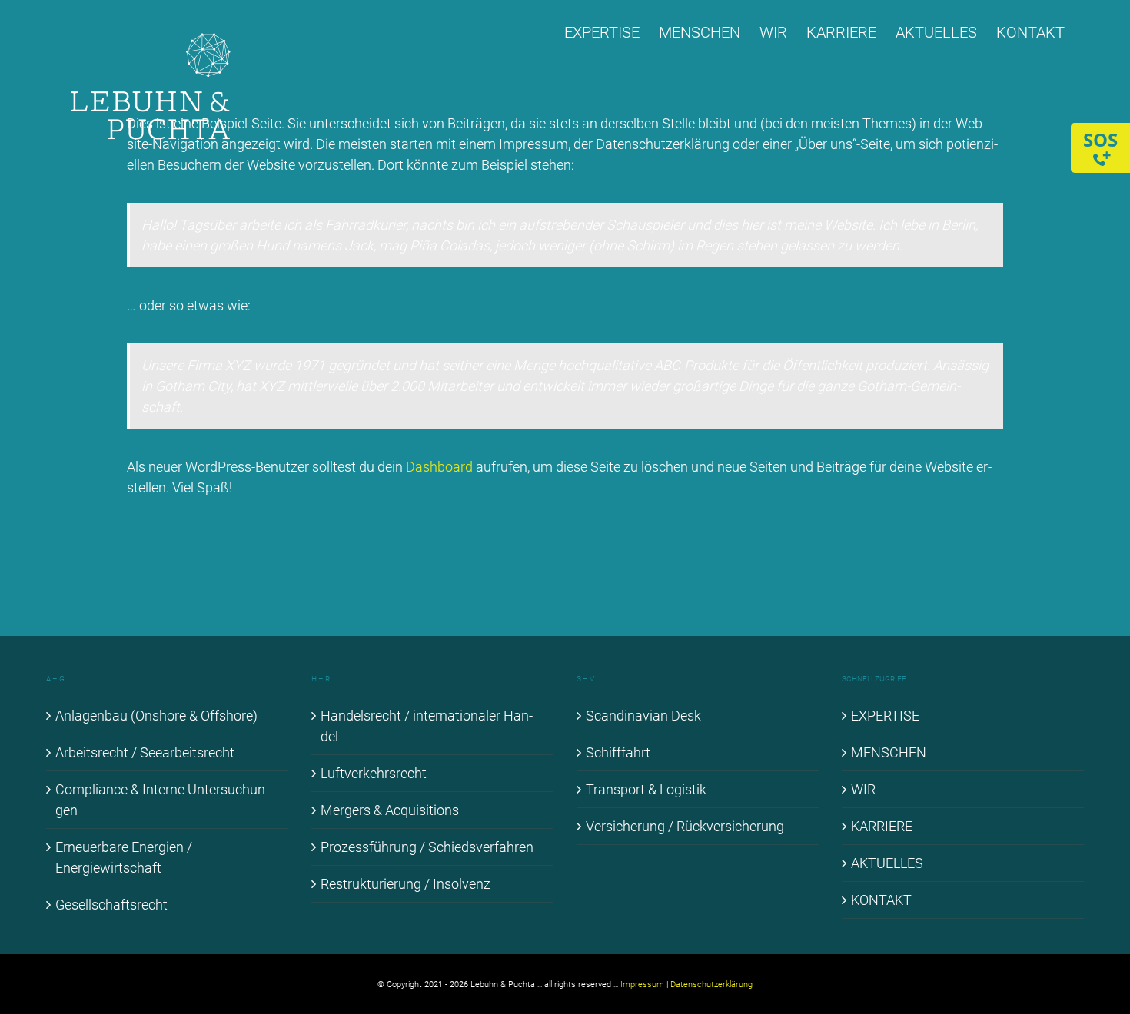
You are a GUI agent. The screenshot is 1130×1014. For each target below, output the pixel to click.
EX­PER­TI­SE (885, 715)
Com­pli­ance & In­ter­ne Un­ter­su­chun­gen (162, 799)
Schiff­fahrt (618, 752)
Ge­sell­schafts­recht (111, 904)
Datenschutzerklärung (711, 984)
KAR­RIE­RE (881, 826)
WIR (863, 789)
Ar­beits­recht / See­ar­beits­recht (144, 752)
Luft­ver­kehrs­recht (374, 773)
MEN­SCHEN (888, 752)
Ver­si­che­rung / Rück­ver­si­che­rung (685, 826)
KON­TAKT (881, 900)
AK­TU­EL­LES (887, 863)
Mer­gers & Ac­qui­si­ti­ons (390, 810)
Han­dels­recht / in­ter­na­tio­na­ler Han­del (427, 725)
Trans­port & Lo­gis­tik (646, 789)
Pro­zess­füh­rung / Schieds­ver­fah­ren (427, 847)
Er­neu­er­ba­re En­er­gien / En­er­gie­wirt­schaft (123, 857)
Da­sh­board (439, 467)
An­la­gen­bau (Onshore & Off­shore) (156, 715)
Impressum (642, 984)
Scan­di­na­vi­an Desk (643, 715)
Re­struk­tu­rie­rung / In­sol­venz (405, 884)
